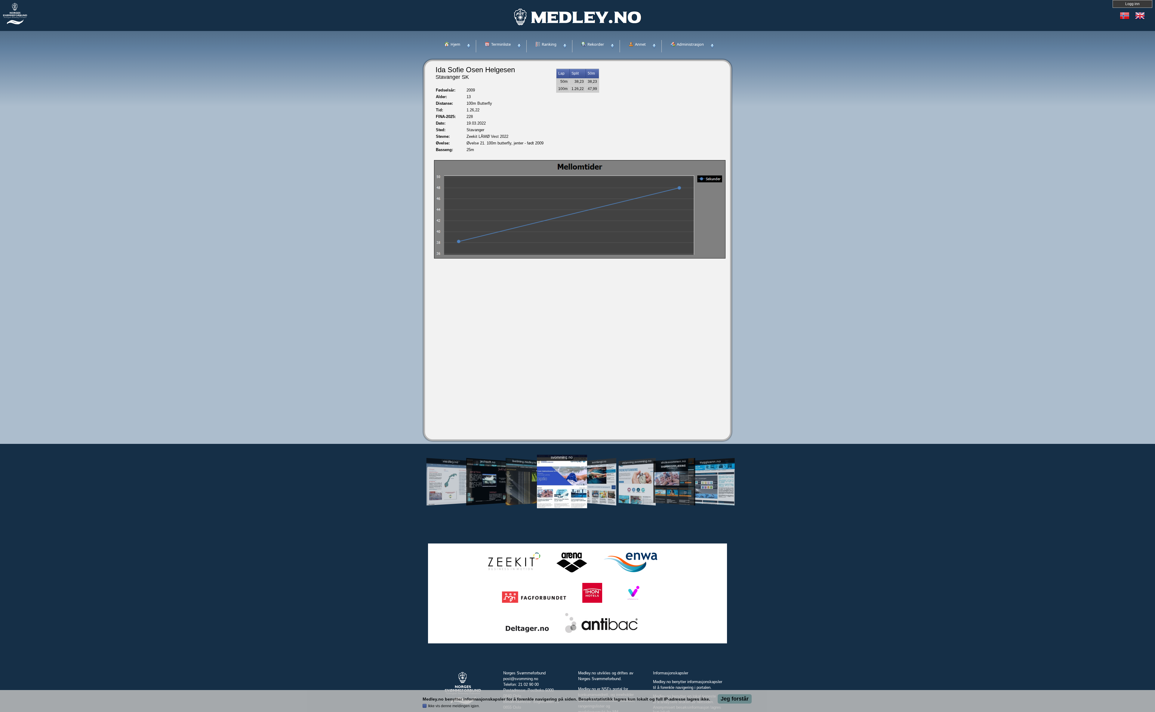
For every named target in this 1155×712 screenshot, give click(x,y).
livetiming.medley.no (524, 461)
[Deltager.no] (527, 633)
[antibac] (601, 633)
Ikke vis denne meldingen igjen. (454, 706)
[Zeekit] (513, 572)
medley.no (450, 462)
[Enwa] (630, 572)
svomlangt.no (599, 462)
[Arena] (572, 572)
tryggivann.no (710, 462)
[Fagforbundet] (534, 603)
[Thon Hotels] (592, 603)
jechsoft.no (487, 462)
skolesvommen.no (673, 461)
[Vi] (633, 603)
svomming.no (562, 458)
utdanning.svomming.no (636, 461)
